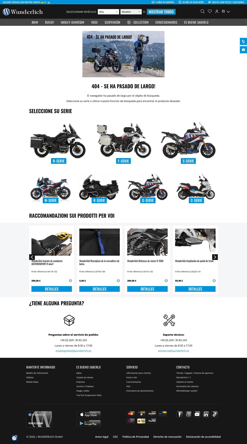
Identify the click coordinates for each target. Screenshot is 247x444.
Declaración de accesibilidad (203, 436)
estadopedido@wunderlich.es (73, 351)
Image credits (82, 390)
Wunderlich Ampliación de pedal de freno (194, 261)
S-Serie (188, 161)
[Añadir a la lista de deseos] (70, 280)
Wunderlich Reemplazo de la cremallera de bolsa (99, 262)
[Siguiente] (215, 257)
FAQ (128, 386)
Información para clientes (138, 373)
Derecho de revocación (167, 436)
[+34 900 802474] (243, 41)
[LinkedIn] (206, 414)
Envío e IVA (131, 377)
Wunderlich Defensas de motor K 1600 (145, 261)
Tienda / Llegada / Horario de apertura (194, 373)
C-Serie (196, 200)
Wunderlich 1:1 (183, 377)
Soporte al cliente (184, 382)
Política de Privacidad (135, 436)
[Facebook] (179, 414)
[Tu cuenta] (216, 11)
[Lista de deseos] (209, 11)
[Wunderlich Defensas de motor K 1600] (147, 242)
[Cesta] (242, 11)
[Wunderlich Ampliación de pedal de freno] (195, 242)
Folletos (30, 377)
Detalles (51, 289)
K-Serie (99, 200)
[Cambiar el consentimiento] (14, 438)
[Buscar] (202, 11)
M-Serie (51, 200)
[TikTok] (214, 414)
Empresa (80, 382)
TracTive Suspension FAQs (88, 395)
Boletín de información (37, 373)
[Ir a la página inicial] (23, 11)
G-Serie (148, 200)
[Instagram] (188, 414)
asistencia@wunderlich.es (173, 351)
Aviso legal (101, 436)
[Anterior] (32, 257)
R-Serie (58, 161)
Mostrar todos (161, 11)
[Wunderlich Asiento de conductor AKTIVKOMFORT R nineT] (51, 242)
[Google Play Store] (88, 423)
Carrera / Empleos (85, 386)
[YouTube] (197, 414)
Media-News (32, 382)
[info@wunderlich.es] (243, 49)
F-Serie (123, 161)
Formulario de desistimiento (139, 390)
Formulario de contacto (187, 386)
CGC (115, 436)
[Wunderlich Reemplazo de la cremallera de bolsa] (99, 242)
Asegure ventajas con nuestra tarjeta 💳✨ (24, 2)
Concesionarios (133, 382)
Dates (79, 373)
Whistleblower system (186, 390)
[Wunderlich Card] (39, 419)
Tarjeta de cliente (84, 377)
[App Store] (88, 414)
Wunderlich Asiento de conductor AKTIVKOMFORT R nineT (47, 262)
